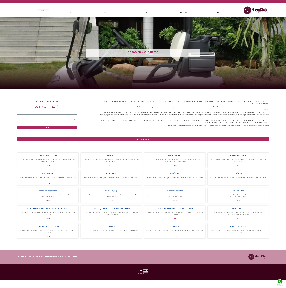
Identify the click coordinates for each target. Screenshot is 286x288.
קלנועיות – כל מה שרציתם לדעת (48, 226)
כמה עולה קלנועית (238, 208)
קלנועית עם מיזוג (111, 173)
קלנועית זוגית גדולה (48, 173)
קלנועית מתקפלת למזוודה (48, 191)
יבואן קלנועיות (238, 173)
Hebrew (42, 10)
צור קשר (72, 12)
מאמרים (146, 12)
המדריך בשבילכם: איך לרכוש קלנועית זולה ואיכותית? (175, 208)
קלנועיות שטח (111, 226)
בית (218, 12)
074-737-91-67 (108, 12)
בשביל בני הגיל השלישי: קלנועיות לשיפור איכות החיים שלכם (47, 208)
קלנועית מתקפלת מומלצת (48, 155)
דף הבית (151, 55)
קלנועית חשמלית (174, 226)
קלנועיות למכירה (238, 191)
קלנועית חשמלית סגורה (175, 191)
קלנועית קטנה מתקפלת (238, 155)
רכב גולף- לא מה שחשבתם (238, 226)
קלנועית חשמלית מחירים (174, 155)
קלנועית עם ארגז (111, 155)
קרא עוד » (238, 165)
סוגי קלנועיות (174, 173)
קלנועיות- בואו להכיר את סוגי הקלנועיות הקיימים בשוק (111, 208)
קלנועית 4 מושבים (111, 191)
